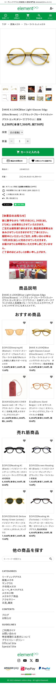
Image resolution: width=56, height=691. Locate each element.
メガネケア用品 (10, 596)
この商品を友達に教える (13, 194)
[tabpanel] (28, 56)
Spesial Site (9, 646)
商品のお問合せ (15, 160)
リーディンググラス (11, 576)
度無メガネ (8, 580)
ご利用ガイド (8, 630)
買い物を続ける (10, 198)
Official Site (9, 643)
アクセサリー (8, 599)
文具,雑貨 (7, 602)
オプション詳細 (19, 186)
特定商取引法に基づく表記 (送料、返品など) (21, 190)
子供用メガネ (9, 586)
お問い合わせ (9, 633)
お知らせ (6, 618)
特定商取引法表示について (16, 636)
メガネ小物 (8, 593)
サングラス (7, 583)
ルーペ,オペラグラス (12, 589)
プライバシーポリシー (13, 640)
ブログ (5, 614)
